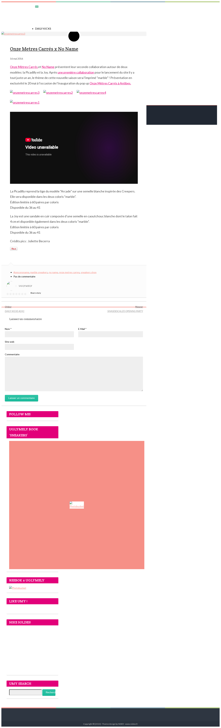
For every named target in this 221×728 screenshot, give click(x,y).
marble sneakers (39, 272)
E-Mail (82, 328)
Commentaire (12, 354)
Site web (9, 341)
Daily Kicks (43, 28)
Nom (8, 328)
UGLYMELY (25, 285)
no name (53, 272)
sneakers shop (89, 272)
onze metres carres (69, 272)
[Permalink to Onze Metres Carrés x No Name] (13, 33)
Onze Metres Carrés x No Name (44, 49)
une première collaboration (76, 72)
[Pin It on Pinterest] (13, 248)
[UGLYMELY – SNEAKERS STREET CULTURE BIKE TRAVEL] (17, 15)
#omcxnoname (21, 272)
